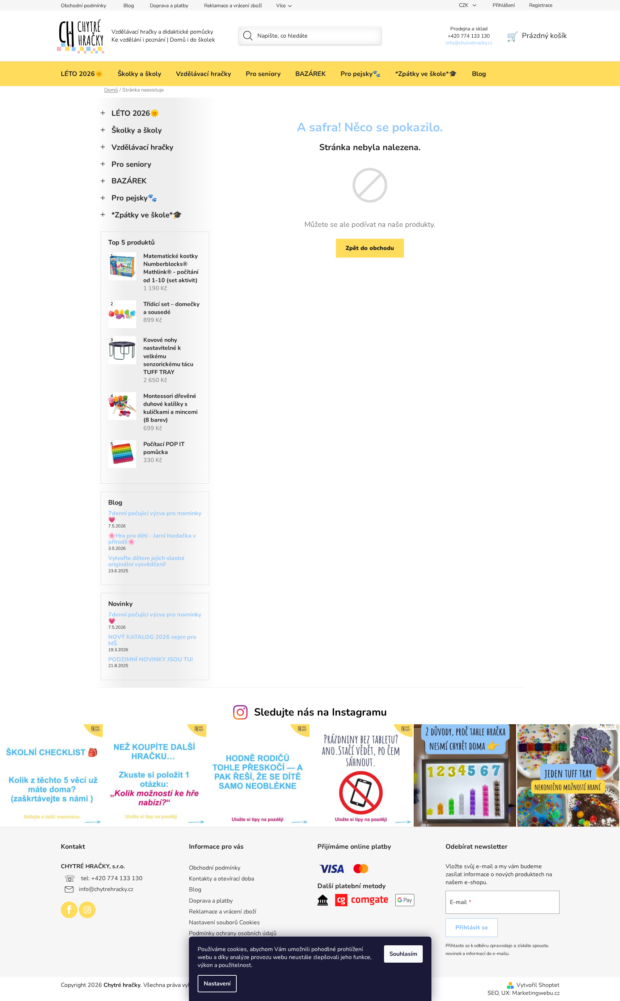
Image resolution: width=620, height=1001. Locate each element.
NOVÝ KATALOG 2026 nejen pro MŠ (152, 640)
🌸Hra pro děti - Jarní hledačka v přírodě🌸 (152, 539)
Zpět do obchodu (370, 248)
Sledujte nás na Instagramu (320, 712)
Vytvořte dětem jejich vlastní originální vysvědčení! (146, 561)
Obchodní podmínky (83, 5)
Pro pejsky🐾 (134, 198)
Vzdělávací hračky (142, 147)
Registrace (540, 5)
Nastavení (217, 984)
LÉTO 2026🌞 (135, 113)
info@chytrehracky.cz (106, 889)
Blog (128, 5)
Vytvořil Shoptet (538, 985)
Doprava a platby (169, 5)
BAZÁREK (129, 181)
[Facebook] (69, 910)
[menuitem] (82, 73)
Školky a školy (136, 130)
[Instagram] (87, 910)
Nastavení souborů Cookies (224, 922)
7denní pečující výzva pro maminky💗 (154, 516)
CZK (464, 5)
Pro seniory (131, 164)
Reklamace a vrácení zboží (233, 5)
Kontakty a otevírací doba (221, 879)
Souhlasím (403, 954)
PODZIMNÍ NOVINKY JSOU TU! (150, 660)
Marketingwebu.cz (536, 993)
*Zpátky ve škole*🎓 (146, 215)
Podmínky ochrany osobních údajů (233, 933)
